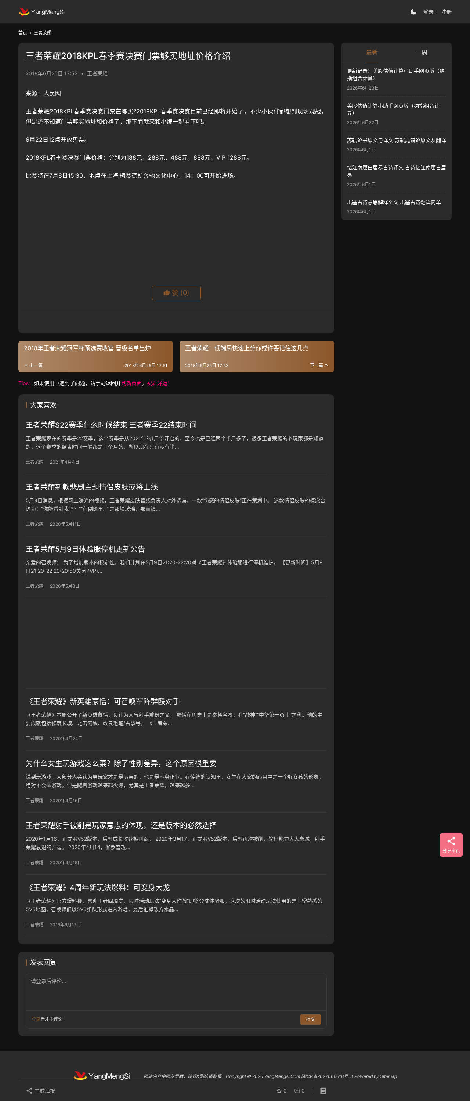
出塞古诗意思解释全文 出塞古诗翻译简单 (394, 202)
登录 (428, 11)
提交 (310, 1019)
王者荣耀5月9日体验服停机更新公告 (85, 549)
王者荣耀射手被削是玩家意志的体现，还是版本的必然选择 (121, 825)
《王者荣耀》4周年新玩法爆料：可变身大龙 (98, 887)
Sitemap (388, 1076)
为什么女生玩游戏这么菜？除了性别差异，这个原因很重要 (121, 763)
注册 (446, 11)
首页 (22, 33)
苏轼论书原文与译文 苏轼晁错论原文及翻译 (396, 140)
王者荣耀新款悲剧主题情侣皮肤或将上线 (92, 487)
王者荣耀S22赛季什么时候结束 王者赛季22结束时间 (111, 425)
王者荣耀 (97, 73)
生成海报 (44, 1090)
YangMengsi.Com (282, 1076)
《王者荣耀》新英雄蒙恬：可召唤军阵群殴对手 (103, 701)
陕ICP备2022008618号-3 (327, 1076)
